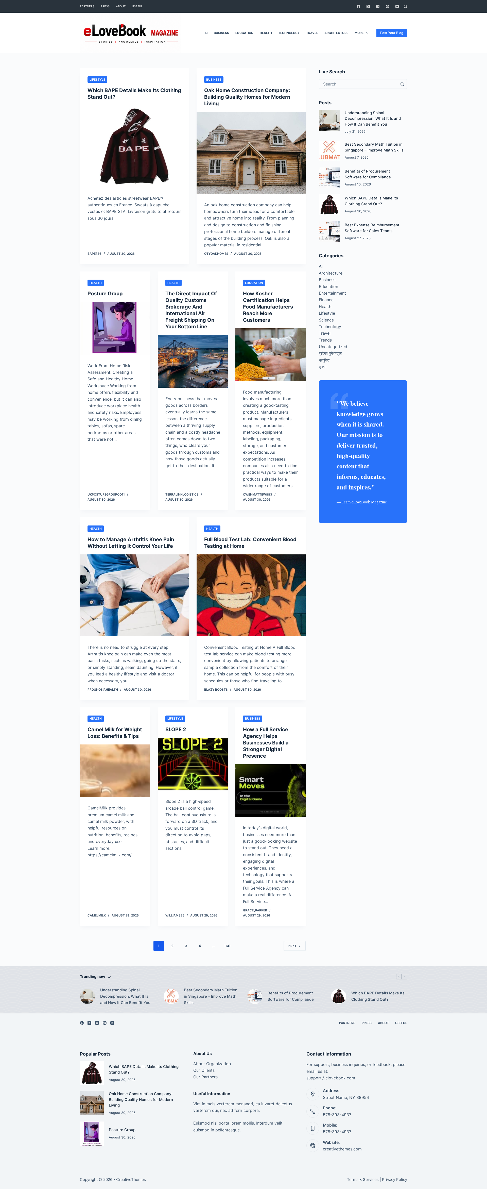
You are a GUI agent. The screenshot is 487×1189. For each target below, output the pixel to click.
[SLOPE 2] (193, 764)
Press (105, 6)
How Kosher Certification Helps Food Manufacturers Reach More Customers (268, 307)
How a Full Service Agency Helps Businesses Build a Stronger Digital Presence (266, 742)
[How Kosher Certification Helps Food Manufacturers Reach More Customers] (270, 354)
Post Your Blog (391, 33)
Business (221, 33)
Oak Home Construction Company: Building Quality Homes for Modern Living (247, 97)
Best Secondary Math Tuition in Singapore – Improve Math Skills (210, 996)
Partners (87, 6)
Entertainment (332, 293)
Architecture (336, 33)
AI (205, 33)
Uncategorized (333, 346)
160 (227, 946)
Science (326, 319)
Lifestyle (97, 79)
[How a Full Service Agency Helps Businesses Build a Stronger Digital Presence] (270, 790)
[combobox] (358, 84)
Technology (289, 33)
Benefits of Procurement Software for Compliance (291, 996)
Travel (312, 33)
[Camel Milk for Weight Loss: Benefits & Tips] (115, 770)
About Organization (212, 1063)
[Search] (405, 6)
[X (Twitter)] (368, 6)
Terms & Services (363, 1179)
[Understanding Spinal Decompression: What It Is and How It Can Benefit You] (329, 120)
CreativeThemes (131, 1179)
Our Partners (205, 1076)
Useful (137, 6)
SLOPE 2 (175, 729)
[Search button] (402, 84)
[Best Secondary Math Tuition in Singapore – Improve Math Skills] (329, 151)
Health (266, 33)
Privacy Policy (394, 1179)
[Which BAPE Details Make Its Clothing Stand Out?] (134, 146)
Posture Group (105, 294)
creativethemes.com (342, 1148)
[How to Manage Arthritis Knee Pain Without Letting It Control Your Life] (134, 595)
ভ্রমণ (322, 366)
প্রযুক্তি (324, 360)
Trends (325, 340)
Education (244, 33)
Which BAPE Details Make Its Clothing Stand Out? (378, 996)
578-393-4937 (337, 1114)
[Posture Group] (115, 328)
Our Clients (204, 1070)
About (121, 6)
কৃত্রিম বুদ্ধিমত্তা (330, 353)
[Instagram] (377, 6)
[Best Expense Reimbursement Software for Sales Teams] (329, 231)
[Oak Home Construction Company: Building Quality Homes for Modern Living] (251, 153)
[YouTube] (397, 6)
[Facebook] (358, 6)
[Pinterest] (387, 6)
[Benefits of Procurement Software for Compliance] (329, 177)
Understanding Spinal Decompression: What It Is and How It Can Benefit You (373, 118)
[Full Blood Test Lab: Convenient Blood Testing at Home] (251, 595)
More (359, 33)
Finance (326, 299)
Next (292, 946)
